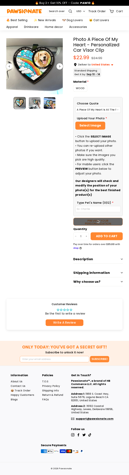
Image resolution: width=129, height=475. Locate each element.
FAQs (45, 399)
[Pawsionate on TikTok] (89, 434)
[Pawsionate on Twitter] (84, 434)
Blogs (14, 399)
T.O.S (45, 381)
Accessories (78, 27)
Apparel (12, 27)
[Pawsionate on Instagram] (72, 434)
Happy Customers (22, 395)
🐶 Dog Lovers (72, 20)
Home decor (54, 27)
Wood (80, 88)
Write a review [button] (64, 322)
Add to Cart (106, 236)
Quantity (80, 229)
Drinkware (31, 27)
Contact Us (18, 386)
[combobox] (61, 11)
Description (83, 259)
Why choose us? (86, 281)
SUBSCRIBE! (100, 359)
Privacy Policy (51, 386)
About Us (16, 381)
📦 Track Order (21, 390)
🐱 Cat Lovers (99, 20)
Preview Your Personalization (98, 222)
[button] (98, 103)
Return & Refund (52, 395)
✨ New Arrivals (45, 20)
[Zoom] (34, 66)
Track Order (97, 11)
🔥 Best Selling (16, 20)
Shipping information (91, 273)
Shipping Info (50, 390)
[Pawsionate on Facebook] (78, 434)
